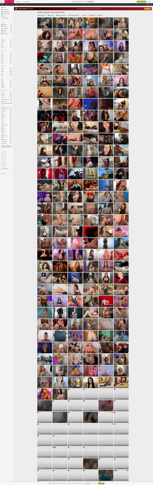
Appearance (42, 15)
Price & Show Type (61, 15)
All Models (3, 166)
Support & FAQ (3, 152)
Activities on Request (74, 15)
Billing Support (3, 153)
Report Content (3, 155)
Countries (51, 15)
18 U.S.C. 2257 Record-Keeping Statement (5, 168)
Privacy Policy (3, 159)
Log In (149, 1)
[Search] (86, 1)
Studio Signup (3, 164)
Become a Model (4, 162)
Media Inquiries (3, 157)
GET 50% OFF (147, 8)
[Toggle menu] (2, 1)
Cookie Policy (88, 483)
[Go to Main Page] (9, 1)
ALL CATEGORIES (7, 146)
